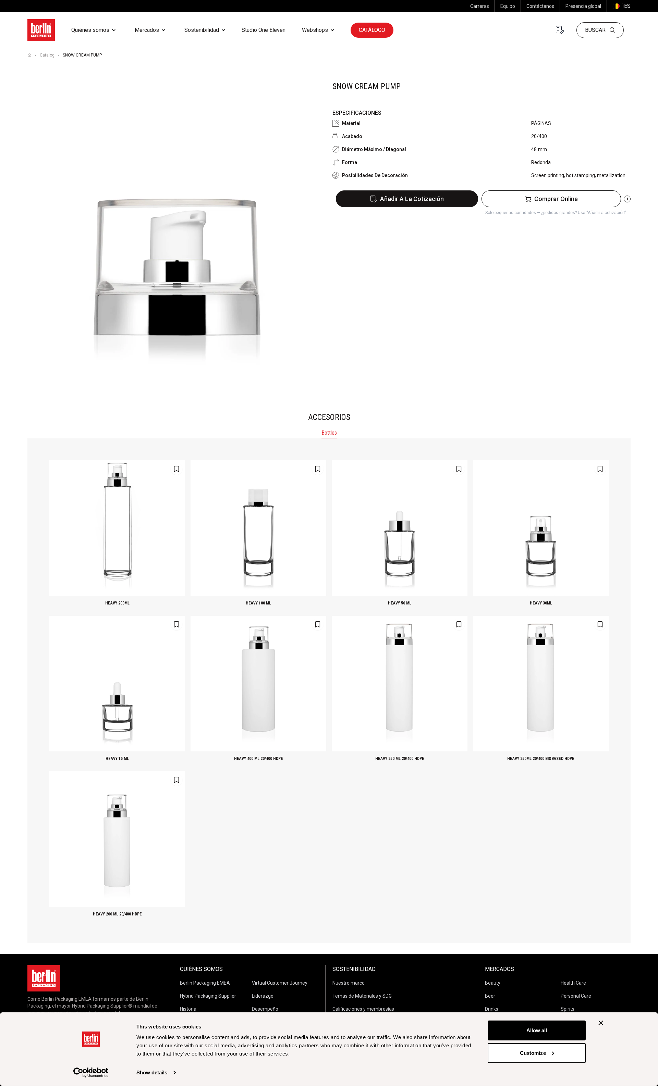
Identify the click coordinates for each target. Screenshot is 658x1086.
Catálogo (372, 30)
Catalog (47, 55)
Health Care (573, 983)
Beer (490, 996)
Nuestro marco (348, 983)
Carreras (479, 6)
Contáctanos (540, 6)
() (621, 6)
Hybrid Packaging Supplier (208, 996)
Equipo (507, 6)
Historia (188, 1009)
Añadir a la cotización (412, 198)
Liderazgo (262, 996)
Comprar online (556, 198)
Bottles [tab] (329, 432)
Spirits (567, 1009)
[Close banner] (600, 1023)
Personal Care (576, 996)
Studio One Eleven (263, 30)
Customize (533, 1053)
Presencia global (583, 6)
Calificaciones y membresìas (363, 1009)
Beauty (492, 983)
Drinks (491, 1009)
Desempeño (265, 1009)
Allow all (536, 1030)
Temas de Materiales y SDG (362, 996)
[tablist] (329, 433)
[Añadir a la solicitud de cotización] (176, 469)
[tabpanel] (329, 690)
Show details (151, 1072)
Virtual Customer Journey (279, 983)
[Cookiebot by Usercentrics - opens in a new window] (91, 1073)
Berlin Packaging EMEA (205, 983)
